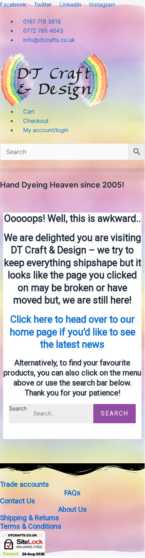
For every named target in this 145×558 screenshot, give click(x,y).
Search (18, 408)
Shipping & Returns (29, 518)
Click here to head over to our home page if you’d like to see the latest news (72, 332)
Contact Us (17, 501)
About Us (72, 509)
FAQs (72, 493)
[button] (72, 170)
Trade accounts (24, 484)
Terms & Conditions (30, 526)
